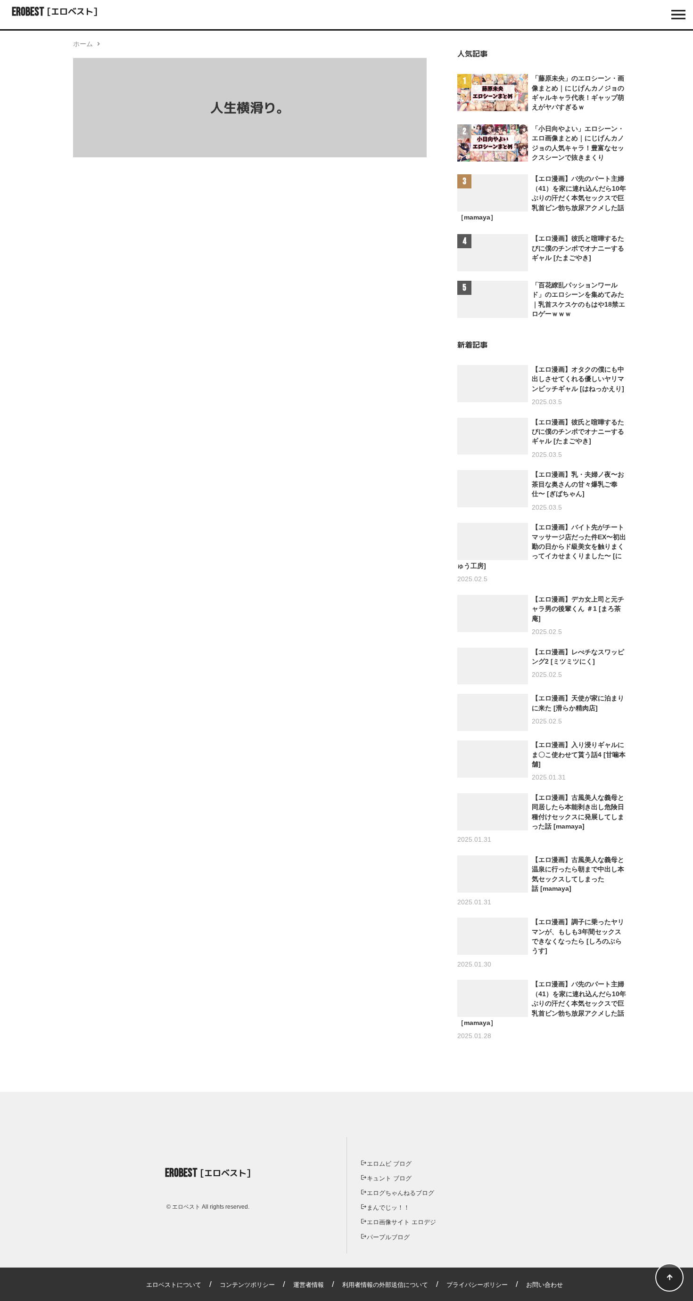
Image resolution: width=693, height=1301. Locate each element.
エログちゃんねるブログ (400, 1192)
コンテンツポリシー (247, 1284)
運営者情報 (308, 1284)
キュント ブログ (389, 1178)
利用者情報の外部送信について (385, 1284)
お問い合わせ (544, 1284)
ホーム (83, 44)
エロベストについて (173, 1284)
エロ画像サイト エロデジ (401, 1222)
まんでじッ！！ (388, 1207)
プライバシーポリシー (477, 1284)
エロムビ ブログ (389, 1163)
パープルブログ (388, 1237)
